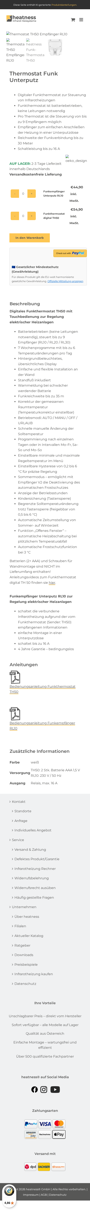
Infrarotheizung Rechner (35, 869)
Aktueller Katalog (28, 936)
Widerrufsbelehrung (31, 878)
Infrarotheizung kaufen (33, 974)
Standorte (22, 811)
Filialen (20, 926)
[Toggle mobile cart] (73, 19)
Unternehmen (24, 907)
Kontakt (19, 802)
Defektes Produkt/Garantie (36, 859)
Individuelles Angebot (32, 830)
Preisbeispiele (26, 965)
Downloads (23, 955)
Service (18, 840)
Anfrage (20, 821)
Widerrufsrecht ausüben (35, 888)
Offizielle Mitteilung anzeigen (65, 281)
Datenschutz (25, 984)
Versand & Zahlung (30, 850)
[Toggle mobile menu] (81, 19)
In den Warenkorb (29, 238)
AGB (44, 1194)
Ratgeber (22, 945)
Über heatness (26, 917)
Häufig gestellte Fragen (34, 898)
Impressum (31, 1194)
